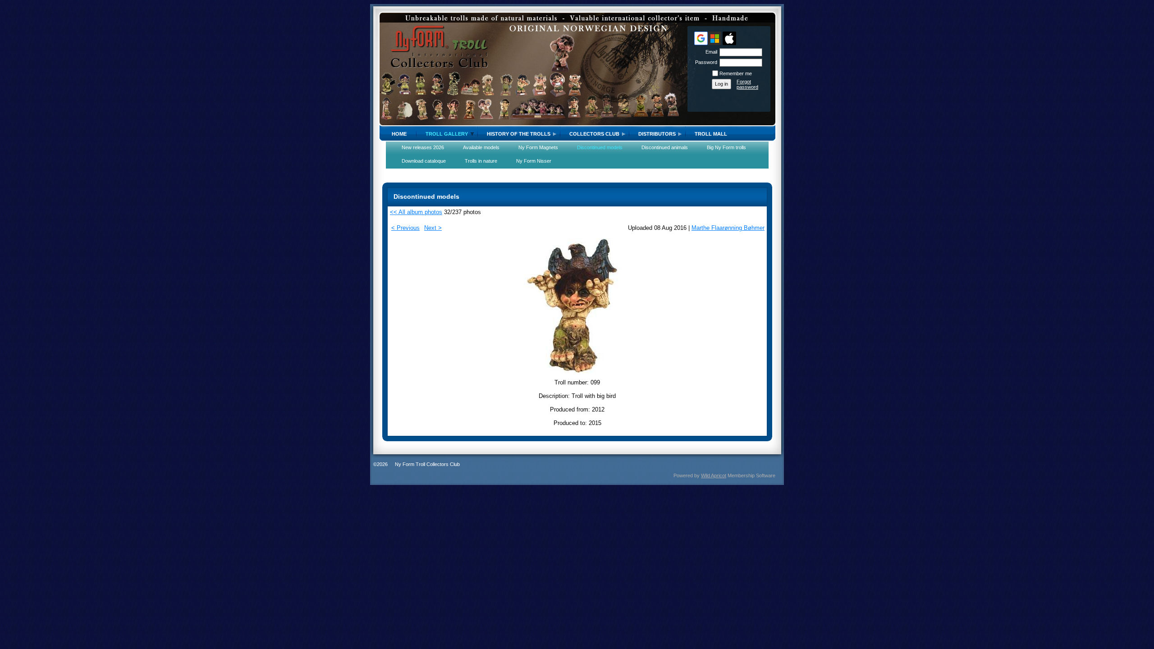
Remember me (735, 73)
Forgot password (747, 84)
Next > (433, 227)
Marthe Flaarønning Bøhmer (728, 227)
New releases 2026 (423, 147)
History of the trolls (518, 134)
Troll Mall (711, 134)
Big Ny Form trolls (726, 147)
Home (399, 134)
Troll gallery (447, 134)
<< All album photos (416, 212)
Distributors (657, 134)
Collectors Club (594, 134)
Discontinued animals (664, 147)
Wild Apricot (713, 475)
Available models (481, 147)
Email (709, 52)
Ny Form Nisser (533, 161)
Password (704, 62)
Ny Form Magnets (538, 147)
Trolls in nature (481, 161)
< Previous (405, 227)
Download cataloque (424, 161)
